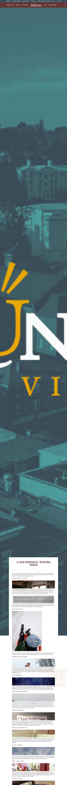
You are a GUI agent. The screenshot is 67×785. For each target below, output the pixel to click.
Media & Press (26, 1)
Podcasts (59, 1)
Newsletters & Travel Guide (44, 1)
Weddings (8, 1)
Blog (54, 1)
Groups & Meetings (16, 1)
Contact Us (33, 1)
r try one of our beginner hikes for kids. (44, 689)
